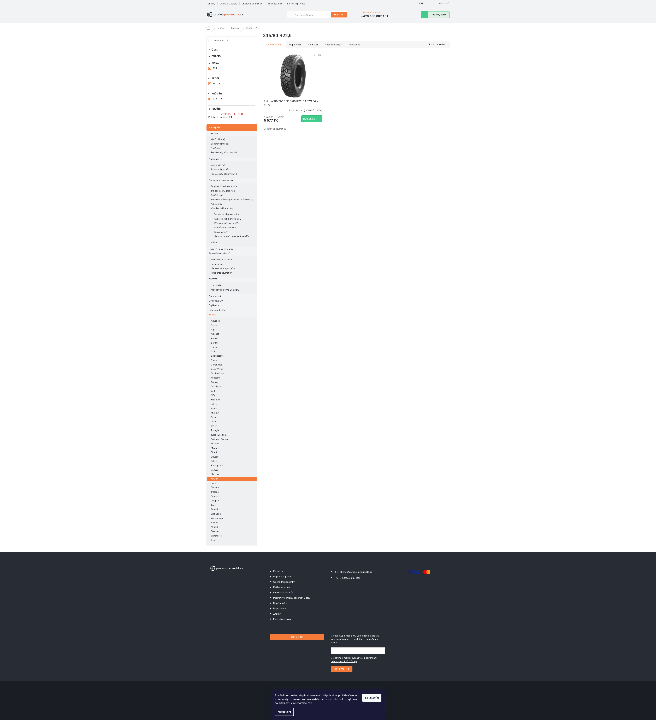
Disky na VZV (221, 232)
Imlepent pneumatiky (221, 272)
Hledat (338, 14)
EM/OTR (213, 279)
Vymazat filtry (230, 114)
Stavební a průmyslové (221, 180)
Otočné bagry (218, 195)
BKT (213, 351)
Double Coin (217, 373)
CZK (421, 3)
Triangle (215, 430)
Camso (214, 360)
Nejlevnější (295, 44)
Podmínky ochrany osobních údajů (291, 597)
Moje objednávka (282, 619)
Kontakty (210, 3)
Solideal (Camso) (219, 439)
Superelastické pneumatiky (227, 218)
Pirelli (214, 452)
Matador (215, 443)
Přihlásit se (342, 669)
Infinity (214, 404)
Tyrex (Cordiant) (219, 434)
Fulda (214, 461)
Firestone (215, 377)
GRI (213, 391)
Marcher (215, 474)
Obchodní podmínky (251, 3)
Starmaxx (216, 531)
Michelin (215, 413)
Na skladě (220, 40)
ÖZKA (214, 426)
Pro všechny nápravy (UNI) (224, 152)
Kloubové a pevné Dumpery (225, 289)
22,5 (217, 98)
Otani (213, 421)
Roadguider (217, 465)
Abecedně (354, 44)
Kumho (214, 527)
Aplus (214, 338)
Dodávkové (215, 296)
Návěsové (216, 148)
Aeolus (214, 325)
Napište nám (280, 603)
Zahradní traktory (218, 310)
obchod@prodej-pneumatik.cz (356, 572)
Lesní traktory (218, 264)
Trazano (215, 492)
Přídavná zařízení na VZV (226, 223)
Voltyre (214, 470)
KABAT (214, 522)
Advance (215, 320)
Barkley (215, 347)
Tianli (213, 505)
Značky (212, 314)
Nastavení (284, 712)
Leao (213, 483)
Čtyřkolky (214, 305)
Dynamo (215, 487)
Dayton (214, 456)
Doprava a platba (228, 3)
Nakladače (216, 285)
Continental (216, 364)
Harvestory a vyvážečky (223, 268)
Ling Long (216, 513)
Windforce (216, 535)
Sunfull (214, 509)
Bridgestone (217, 355)
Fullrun (214, 478)
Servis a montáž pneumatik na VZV (231, 236)
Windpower (217, 518)
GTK (213, 395)
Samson (215, 496)
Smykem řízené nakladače (224, 186)
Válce (214, 242)
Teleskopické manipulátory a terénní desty (232, 199)
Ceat (213, 540)
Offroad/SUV (216, 300)
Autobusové (215, 159)
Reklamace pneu (274, 3)
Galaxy (214, 382)
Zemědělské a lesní (219, 253)
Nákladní (213, 133)
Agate (214, 329)
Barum (214, 342)
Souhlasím (372, 698)
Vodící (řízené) (218, 139)
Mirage (214, 448)
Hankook (215, 399)
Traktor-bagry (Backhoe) (223, 191)
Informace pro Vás (296, 3)
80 (216, 83)
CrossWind (217, 369)
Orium (214, 417)
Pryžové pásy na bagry (221, 249)
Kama (214, 408)
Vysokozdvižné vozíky (222, 208)
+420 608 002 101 (350, 578)
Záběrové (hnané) (220, 143)
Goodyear (216, 386)
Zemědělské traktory (221, 259)
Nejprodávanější (333, 44)
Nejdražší (313, 44)
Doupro (215, 500)
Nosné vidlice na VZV (225, 227)
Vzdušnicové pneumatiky (226, 214)
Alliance (215, 333)
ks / (297, 637)
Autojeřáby (216, 204)
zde (310, 703)
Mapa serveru (280, 608)
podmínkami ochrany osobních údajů (354, 659)
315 (217, 68)
